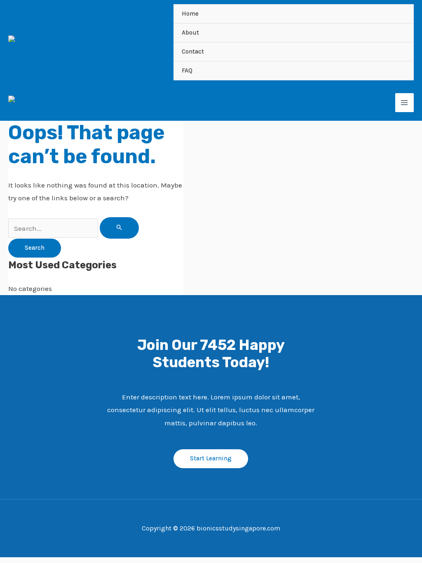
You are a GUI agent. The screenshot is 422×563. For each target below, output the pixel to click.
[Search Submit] (119, 228)
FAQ (187, 70)
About (190, 32)
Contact (193, 51)
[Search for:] (73, 228)
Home (190, 13)
